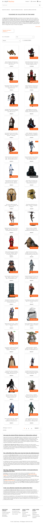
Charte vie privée (5, 513)
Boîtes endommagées (26, 515)
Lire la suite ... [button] (38, 26)
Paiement (24, 513)
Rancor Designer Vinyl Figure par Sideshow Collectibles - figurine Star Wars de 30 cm (11, 63)
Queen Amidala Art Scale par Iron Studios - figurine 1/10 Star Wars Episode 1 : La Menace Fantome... (31, 86)
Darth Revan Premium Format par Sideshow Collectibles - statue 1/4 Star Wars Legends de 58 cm (31, 63)
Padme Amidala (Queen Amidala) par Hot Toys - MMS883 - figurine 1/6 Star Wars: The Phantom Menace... (11, 253)
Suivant (37, 428)
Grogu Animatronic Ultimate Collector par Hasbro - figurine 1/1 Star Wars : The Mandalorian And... (31, 348)
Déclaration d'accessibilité (4, 516)
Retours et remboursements (35, 514)
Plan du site (24, 516)
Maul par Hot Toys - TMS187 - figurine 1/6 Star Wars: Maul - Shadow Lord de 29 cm (11, 396)
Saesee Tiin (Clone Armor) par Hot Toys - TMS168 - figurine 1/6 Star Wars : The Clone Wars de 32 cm (11, 158)
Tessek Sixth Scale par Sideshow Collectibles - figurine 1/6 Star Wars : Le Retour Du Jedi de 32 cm (11, 372)
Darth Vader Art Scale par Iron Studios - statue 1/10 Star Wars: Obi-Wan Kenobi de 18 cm (32, 181)
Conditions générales (6, 512)
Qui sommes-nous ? (16, 511)
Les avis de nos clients (16, 512)
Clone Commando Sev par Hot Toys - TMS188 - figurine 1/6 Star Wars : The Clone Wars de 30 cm (31, 158)
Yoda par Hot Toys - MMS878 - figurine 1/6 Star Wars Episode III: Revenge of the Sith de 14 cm (31, 396)
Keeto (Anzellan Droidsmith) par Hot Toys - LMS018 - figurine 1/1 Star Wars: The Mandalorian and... (11, 277)
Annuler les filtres (27, 40)
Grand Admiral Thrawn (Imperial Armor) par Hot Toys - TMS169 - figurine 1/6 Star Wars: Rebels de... (11, 181)
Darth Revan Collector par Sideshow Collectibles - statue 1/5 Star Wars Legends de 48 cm (11, 86)
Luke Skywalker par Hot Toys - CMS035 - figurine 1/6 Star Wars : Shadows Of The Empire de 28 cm (31, 110)
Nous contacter (15, 514)
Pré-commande (25, 512)
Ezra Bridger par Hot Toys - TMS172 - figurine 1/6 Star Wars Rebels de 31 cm (31, 301)
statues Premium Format (9, 480)
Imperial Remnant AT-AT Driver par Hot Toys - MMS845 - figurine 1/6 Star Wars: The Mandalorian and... (31, 277)
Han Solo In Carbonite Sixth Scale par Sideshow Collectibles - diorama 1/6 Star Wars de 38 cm (11, 301)
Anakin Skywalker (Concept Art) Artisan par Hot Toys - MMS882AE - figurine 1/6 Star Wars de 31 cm (31, 134)
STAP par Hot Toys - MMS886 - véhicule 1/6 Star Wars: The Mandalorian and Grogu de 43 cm (31, 229)
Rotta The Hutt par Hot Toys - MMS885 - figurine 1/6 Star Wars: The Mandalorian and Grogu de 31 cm (31, 253)
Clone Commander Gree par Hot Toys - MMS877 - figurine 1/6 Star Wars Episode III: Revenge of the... (31, 419)
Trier (24, 37)
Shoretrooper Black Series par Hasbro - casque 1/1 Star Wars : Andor (32, 205)
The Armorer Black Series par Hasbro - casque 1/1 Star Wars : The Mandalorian (11, 205)
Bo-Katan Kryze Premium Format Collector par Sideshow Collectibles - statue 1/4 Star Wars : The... (31, 372)
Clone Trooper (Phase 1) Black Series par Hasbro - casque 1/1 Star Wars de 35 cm (31, 324)
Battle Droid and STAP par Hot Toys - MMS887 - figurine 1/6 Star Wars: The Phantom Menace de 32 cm (11, 229)
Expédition (34, 517)
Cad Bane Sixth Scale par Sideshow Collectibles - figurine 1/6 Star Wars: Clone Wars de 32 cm (11, 110)
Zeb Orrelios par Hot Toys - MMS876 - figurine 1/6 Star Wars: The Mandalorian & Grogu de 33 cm (11, 419)
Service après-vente (36, 516)
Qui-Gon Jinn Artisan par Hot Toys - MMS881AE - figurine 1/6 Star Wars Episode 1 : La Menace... (11, 134)
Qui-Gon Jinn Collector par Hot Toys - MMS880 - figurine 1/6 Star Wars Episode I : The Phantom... (11, 348)
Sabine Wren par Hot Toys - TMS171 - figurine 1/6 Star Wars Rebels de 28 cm (11, 324)
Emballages (34, 512)
